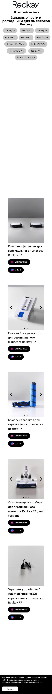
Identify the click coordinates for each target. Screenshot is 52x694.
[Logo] (26, 4)
